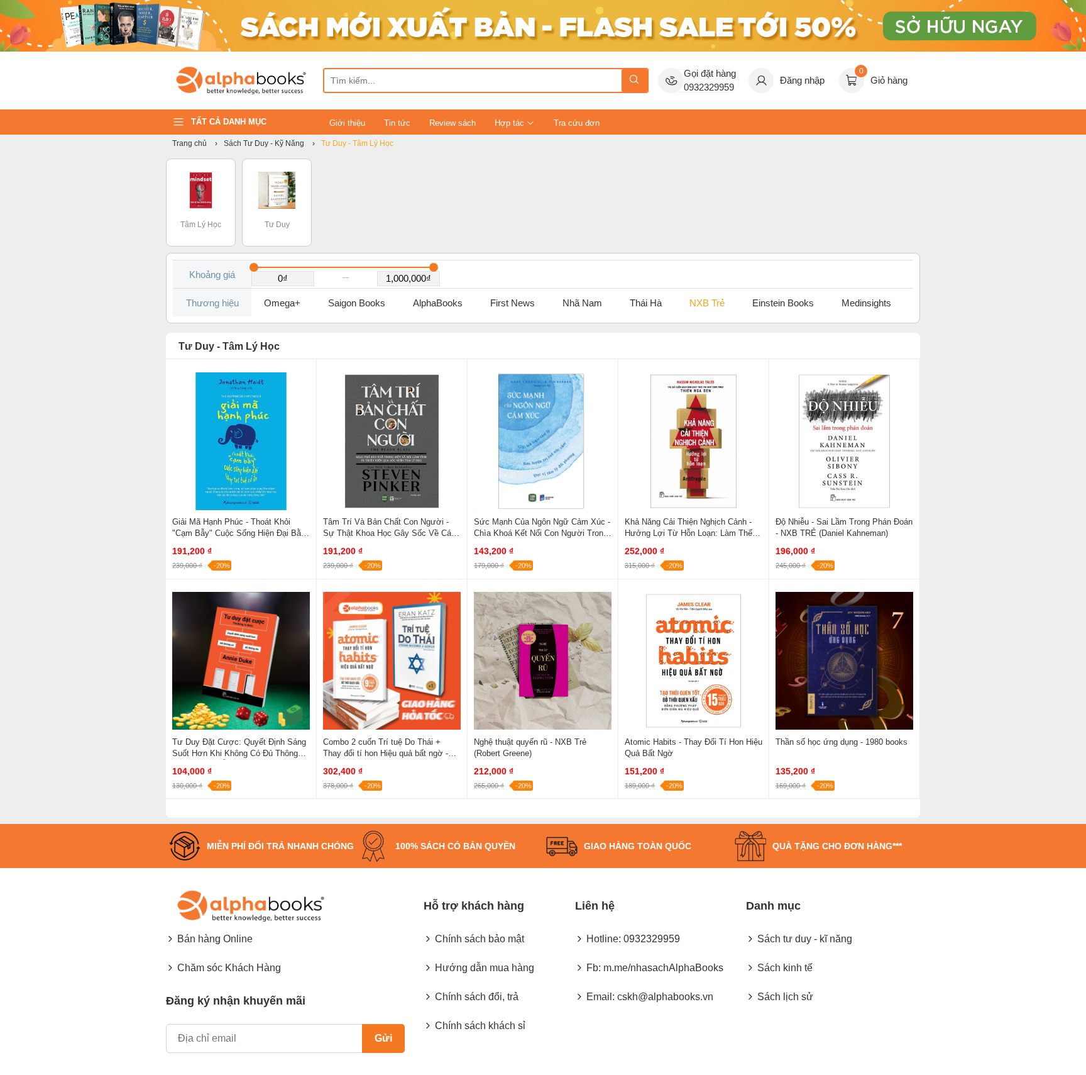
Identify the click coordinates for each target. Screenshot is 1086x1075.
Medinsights (866, 303)
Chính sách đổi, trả (476, 996)
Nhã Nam (582, 303)
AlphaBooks (438, 303)
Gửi (383, 1038)
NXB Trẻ (707, 303)
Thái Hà (646, 303)
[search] (634, 80)
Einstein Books (783, 303)
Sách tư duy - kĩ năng (804, 938)
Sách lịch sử (785, 996)
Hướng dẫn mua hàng (484, 967)
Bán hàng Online (215, 938)
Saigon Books (356, 303)
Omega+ (282, 303)
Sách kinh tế (785, 967)
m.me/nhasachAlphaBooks (663, 967)
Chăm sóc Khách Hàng (229, 967)
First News (512, 303)
